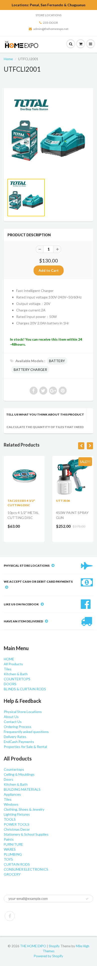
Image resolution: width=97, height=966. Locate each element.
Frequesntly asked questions (26, 731)
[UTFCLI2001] (48, 134)
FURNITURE (13, 844)
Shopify (54, 946)
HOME (9, 659)
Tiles (7, 669)
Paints (9, 839)
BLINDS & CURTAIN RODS (25, 689)
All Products (13, 664)
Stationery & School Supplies (26, 834)
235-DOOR (50, 22)
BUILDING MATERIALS (22, 789)
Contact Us (13, 722)
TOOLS (10, 819)
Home (8, 59)
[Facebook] (10, 916)
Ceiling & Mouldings (19, 774)
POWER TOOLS (16, 824)
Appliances (12, 794)
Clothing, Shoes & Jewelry (24, 809)
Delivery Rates (15, 736)
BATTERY (57, 361)
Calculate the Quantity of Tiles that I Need (45, 427)
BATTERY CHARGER (30, 369)
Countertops (14, 769)
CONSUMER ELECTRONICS (26, 869)
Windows (11, 804)
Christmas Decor (17, 829)
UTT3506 (63, 500)
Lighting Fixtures (17, 814)
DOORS (10, 684)
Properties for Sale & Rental (25, 746)
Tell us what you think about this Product (45, 414)
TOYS (8, 859)
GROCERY (12, 874)
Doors (8, 779)
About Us (11, 717)
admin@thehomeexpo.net (50, 29)
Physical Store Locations (23, 712)
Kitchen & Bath (16, 674)
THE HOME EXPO (33, 946)
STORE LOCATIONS (48, 15)
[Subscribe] (87, 899)
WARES (10, 849)
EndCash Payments (19, 741)
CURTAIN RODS (17, 864)
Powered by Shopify (48, 956)
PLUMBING (13, 854)
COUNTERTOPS (17, 679)
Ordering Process (17, 726)
